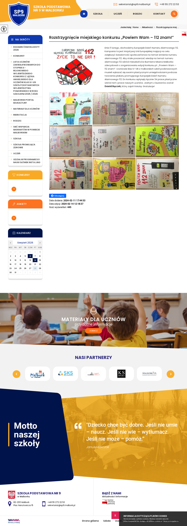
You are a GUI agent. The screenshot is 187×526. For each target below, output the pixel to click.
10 (15, 260)
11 (20, 260)
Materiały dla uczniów (26, 108)
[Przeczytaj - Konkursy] (29, 176)
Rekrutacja (20, 114)
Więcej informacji (14, 189)
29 (40, 268)
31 (15, 272)
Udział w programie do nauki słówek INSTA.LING (26, 161)
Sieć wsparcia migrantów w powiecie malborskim (26, 129)
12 (25, 260)
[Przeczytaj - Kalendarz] (29, 234)
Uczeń (118, 13)
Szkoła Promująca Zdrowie (24, 146)
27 (30, 268)
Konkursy (18, 55)
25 (20, 268)
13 (30, 260)
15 (40, 260)
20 (30, 264)
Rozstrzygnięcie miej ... (166, 27)
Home (135, 27)
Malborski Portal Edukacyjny (23, 101)
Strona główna (84, 14)
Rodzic (137, 13)
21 (35, 264)
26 (25, 268)
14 (35, 260)
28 (35, 268)
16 (10, 264)
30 (10, 272)
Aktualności (146, 27)
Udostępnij (59, 196)
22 (40, 264)
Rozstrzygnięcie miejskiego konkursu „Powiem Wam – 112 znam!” (111, 37)
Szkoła (98, 13)
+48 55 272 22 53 (169, 4)
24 (15, 268)
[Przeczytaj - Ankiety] (29, 205)
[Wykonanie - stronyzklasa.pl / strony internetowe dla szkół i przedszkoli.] (14, 521)
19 (25, 264)
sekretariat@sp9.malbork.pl (134, 4)
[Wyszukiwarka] (175, 14)
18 (20, 264)
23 (10, 268)
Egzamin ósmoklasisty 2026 (26, 48)
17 (15, 264)
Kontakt (159, 13)
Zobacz (93, 330)
